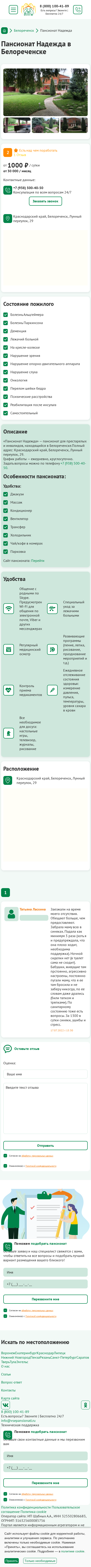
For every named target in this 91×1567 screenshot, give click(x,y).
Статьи (6, 1374)
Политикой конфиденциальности (40, 1166)
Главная (4, 30)
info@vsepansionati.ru (18, 1420)
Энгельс (22, 1362)
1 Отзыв (20, 154)
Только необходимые (40, 1561)
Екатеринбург (26, 1353)
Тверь (5, 1362)
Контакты (8, 1390)
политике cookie (72, 1551)
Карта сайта (10, 1398)
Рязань (45, 1357)
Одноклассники (85, 1405)
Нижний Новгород (15, 1357)
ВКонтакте (5, 1405)
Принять (12, 1561)
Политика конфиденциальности (26, 1507)
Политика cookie (33, 1511)
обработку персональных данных (37, 1155)
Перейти (37, 560)
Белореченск (24, 30)
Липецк (60, 1353)
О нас (5, 1366)
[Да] (5, 1156)
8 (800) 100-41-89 (54, 6)
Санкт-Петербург (63, 1357)
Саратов (82, 1357)
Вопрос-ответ (11, 1382)
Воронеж (8, 1353)
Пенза (35, 1357)
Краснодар (45, 1353)
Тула (13, 1362)
